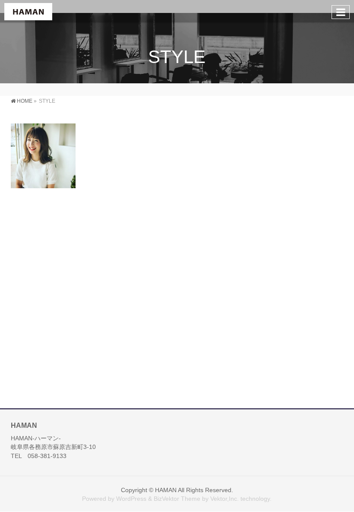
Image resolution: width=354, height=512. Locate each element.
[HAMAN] (28, 11)
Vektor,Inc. (224, 498)
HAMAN (166, 490)
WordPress (131, 498)
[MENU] (341, 12)
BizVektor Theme (177, 498)
